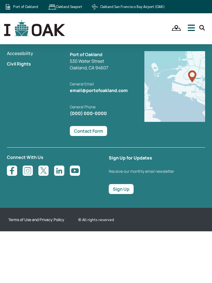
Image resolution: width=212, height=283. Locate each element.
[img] (174, 28)
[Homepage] (35, 35)
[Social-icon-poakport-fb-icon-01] (12, 171)
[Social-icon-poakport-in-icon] (59, 171)
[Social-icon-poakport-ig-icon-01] (28, 171)
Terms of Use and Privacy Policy (36, 219)
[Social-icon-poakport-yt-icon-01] (75, 171)
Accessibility (20, 53)
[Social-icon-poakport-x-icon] (43, 171)
